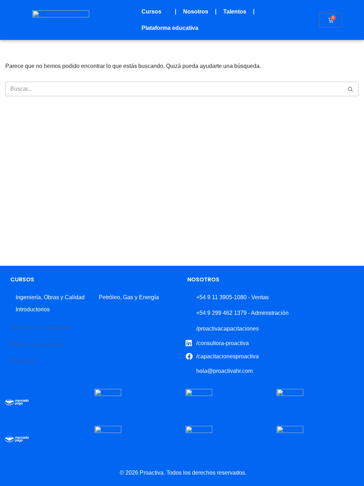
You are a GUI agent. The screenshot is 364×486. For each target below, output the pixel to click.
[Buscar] (351, 88)
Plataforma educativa (169, 28)
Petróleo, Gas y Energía (129, 297)
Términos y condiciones (40, 327)
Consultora (24, 361)
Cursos (151, 12)
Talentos (234, 12)
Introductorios (33, 309)
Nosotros (195, 12)
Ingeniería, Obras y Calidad (50, 297)
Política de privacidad (37, 344)
